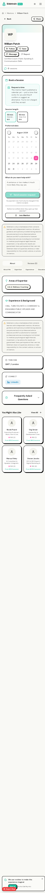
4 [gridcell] (31, 169)
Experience (30, 270)
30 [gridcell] (9, 169)
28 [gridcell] (31, 163)
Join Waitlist (24, 215)
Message (13, 54)
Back (9, 19)
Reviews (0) (32, 263)
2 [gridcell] (22, 169)
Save (24, 49)
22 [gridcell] (36, 158)
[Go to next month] (36, 132)
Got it (12, 886)
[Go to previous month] (9, 132)
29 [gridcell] (36, 163)
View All (34, 412)
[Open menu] (40, 3)
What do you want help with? (17, 177)
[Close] (42, 878)
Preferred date (11, 126)
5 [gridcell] (36, 169)
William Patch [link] (22, 13)
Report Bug (10, 889)
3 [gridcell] (27, 169)
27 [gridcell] (27, 163)
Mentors (10, 13)
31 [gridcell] (13, 169)
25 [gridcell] (18, 163)
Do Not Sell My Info (24, 887)
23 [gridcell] (9, 163)
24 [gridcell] (13, 163)
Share (38, 19)
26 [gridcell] (23, 163)
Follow (12, 49)
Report (27, 54)
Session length (11, 109)
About (12, 263)
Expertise (18, 270)
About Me (7, 270)
